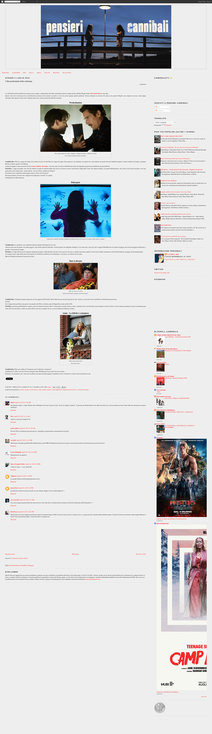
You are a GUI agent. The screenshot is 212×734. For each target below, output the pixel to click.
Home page (75, 554)
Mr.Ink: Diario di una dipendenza (167, 349)
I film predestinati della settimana (18, 81)
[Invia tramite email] (56, 387)
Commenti (160, 111)
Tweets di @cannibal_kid (161, 273)
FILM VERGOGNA (165, 225)
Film (24, 73)
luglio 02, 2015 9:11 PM (27, 500)
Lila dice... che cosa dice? (167, 203)
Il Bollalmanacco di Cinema (165, 376)
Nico (12, 416)
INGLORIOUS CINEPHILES (166, 410)
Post (158, 107)
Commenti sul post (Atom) (19, 558)
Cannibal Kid (173, 254)
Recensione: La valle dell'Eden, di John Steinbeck (178, 350)
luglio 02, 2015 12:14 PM (24, 440)
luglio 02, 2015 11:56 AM (27, 428)
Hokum (167, 364)
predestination (69, 390)
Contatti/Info (16, 73)
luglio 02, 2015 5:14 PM (24, 476)
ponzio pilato (15, 428)
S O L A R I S (161, 424)
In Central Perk (161, 362)
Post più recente (10, 554)
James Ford (14, 488)
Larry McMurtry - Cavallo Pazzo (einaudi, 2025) (178, 337)
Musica (39, 73)
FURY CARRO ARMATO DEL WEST (171, 136)
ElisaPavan (14, 512)
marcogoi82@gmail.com (93, 579)
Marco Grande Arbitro (18, 464)
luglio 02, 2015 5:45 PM (26, 488)
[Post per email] (54, 387)
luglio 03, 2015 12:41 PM (26, 512)
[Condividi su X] (61, 387)
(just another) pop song (164, 396)
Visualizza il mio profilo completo (180, 259)
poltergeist (57, 390)
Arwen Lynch (15, 500)
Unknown (13, 476)
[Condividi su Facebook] (63, 387)
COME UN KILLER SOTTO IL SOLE (169, 335)
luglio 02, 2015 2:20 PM (29, 452)
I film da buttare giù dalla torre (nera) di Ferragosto (175, 158)
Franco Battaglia (16, 452)
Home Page (5, 73)
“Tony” (158, 392)
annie (21, 390)
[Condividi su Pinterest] (65, 387)
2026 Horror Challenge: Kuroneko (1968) (176, 378)
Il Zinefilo (160, 438)
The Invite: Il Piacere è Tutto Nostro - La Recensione (179, 412)
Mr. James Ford (96, 93)
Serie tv (31, 73)
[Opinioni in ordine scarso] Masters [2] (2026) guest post (172, 519)
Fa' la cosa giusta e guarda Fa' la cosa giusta (173, 236)
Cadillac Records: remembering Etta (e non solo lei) (175, 214)
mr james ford (45, 390)
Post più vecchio (141, 554)
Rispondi (13, 410)
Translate (168, 125)
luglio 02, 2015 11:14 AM (22, 416)
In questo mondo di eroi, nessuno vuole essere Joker (175, 192)
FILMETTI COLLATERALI (168, 181)
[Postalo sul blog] (59, 387)
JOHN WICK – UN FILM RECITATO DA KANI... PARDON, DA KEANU (181, 170)
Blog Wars (56, 73)
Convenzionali (161, 390)
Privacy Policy (67, 73)
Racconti (47, 73)
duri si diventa (31, 390)
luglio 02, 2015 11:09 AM (23, 402)
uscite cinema (83, 390)
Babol (12, 402)
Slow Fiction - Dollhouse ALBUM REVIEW (177, 398)
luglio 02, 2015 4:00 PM (33, 464)
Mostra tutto (204, 696)
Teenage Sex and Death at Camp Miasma (167, 692)
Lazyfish (13, 440)
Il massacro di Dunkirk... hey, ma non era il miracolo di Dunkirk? (179, 147)
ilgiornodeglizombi (163, 523)
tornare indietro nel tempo (40, 166)
